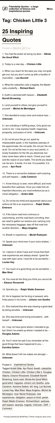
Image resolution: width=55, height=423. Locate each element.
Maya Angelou (33, 390)
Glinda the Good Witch (36, 379)
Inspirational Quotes (24, 364)
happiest (18, 383)
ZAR (45, 404)
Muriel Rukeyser (27, 393)
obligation (21, 397)
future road (18, 379)
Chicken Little (18, 372)
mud (16, 393)
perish (45, 397)
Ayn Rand (28, 368)
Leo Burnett (45, 386)
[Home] (5, 10)
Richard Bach (33, 401)
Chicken (6, 372)
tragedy (28, 404)
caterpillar (46, 368)
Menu (50, 8)
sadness (45, 401)
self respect (8, 404)
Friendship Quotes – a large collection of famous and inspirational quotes (23, 9)
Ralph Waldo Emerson (13, 401)
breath (37, 368)
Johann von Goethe (34, 383)
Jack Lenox (46, 416)
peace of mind (34, 397)
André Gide (16, 368)
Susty (37, 416)
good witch (7, 383)
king (36, 386)
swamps (19, 404)
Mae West (20, 390)
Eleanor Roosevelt (19, 375)
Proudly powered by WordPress (16, 416)
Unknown (37, 404)
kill (31, 386)
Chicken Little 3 (34, 372)
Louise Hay (8, 390)
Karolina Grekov (21, 386)
